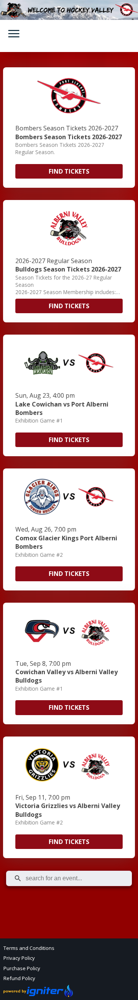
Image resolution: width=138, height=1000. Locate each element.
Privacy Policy (19, 957)
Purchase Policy (21, 968)
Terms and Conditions (28, 948)
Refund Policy (19, 978)
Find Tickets (69, 171)
